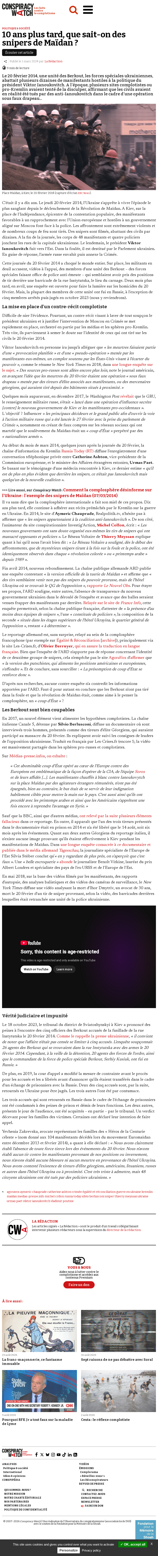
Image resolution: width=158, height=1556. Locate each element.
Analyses (9, 1464)
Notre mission (14, 1493)
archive (108, 641)
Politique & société (16, 28)
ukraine (143, 1196)
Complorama (89, 1472)
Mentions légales (17, 1505)
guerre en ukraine (128, 1192)
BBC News (84, 193)
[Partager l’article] (5, 61)
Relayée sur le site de (112, 603)
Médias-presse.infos (27, 756)
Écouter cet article (19, 53)
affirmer (137, 658)
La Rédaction (53, 61)
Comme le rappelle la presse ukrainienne (93, 1036)
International (12, 1472)
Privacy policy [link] (91, 1550)
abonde (66, 862)
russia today (73, 1196)
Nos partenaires (16, 1501)
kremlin (147, 1192)
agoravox (13, 1192)
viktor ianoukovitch (36, 1201)
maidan (12, 1196)
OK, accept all (134, 1544)
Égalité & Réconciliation (78, 641)
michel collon (54, 1196)
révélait (127, 397)
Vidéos (84, 1464)
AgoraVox (117, 658)
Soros (140, 772)
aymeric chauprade (33, 1192)
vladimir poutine (62, 1201)
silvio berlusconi (93, 1196)
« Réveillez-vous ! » (92, 1476)
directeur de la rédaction (124, 1230)
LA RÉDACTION (45, 1221)
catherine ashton (59, 1192)
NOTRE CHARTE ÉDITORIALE (22, 1497)
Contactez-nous (93, 1494)
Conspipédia (11, 1479)
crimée (77, 1192)
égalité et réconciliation (99, 1192)
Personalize (68, 1550)
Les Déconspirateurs (94, 1479)
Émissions (86, 1468)
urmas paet (14, 1201)
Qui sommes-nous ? (17, 1490)
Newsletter (90, 1501)
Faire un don (94, 1505)
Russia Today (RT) (77, 451)
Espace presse (91, 1498)
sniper (109, 1196)
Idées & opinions (14, 1476)
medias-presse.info (30, 1196)
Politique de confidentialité (25, 1509)
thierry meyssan (126, 1196)
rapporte (108, 586)
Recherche (95, 1490)
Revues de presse (91, 1483)
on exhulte (56, 756)
